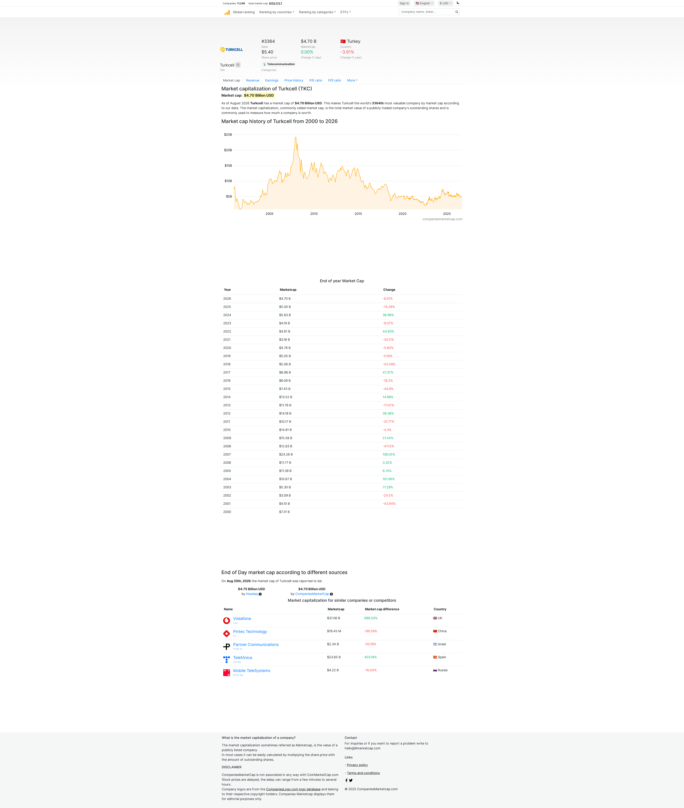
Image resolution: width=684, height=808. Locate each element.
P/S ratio (334, 80)
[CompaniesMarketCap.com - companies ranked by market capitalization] (227, 12)
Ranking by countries (275, 12)
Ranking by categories (316, 12)
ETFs (344, 12)
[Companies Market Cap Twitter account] (351, 781)
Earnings (271, 80)
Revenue (252, 80)
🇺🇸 (423, 3)
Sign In (404, 3)
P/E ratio (315, 80)
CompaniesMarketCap (312, 594)
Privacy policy (357, 765)
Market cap (231, 80)
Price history (293, 80)
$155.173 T (275, 3)
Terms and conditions (363, 773)
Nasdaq (252, 594)
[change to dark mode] (458, 3)
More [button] (351, 80)
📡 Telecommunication (279, 64)
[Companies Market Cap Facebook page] (346, 781)
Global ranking (244, 12)
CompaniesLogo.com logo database (293, 789)
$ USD (444, 3)
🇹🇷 (350, 41)
